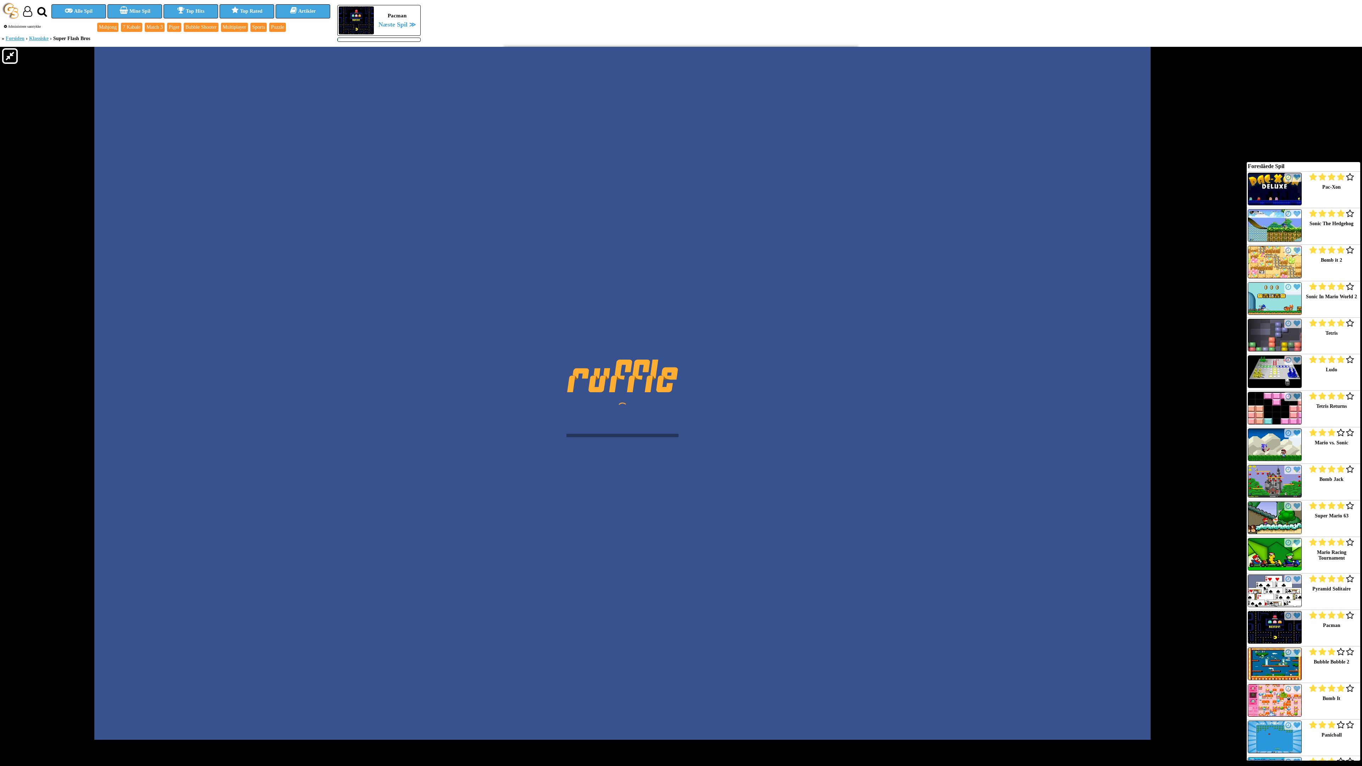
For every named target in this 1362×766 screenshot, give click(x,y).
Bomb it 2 (1331, 260)
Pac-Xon (1331, 187)
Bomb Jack (1331, 479)
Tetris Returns (1331, 406)
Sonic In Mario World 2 (1331, 296)
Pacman (1331, 625)
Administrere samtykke (24, 26)
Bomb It (1331, 698)
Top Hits (194, 11)
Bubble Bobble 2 (1331, 662)
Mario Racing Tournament (1331, 555)
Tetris (1331, 333)
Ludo (1331, 369)
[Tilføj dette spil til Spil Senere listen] (1288, 177)
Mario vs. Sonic (1331, 442)
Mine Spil (139, 11)
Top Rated (250, 11)
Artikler (306, 11)
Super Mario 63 (1332, 515)
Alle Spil (83, 11)
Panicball (1332, 735)
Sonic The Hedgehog (1331, 223)
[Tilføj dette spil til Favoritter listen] (1296, 177)
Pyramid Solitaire (1331, 589)
